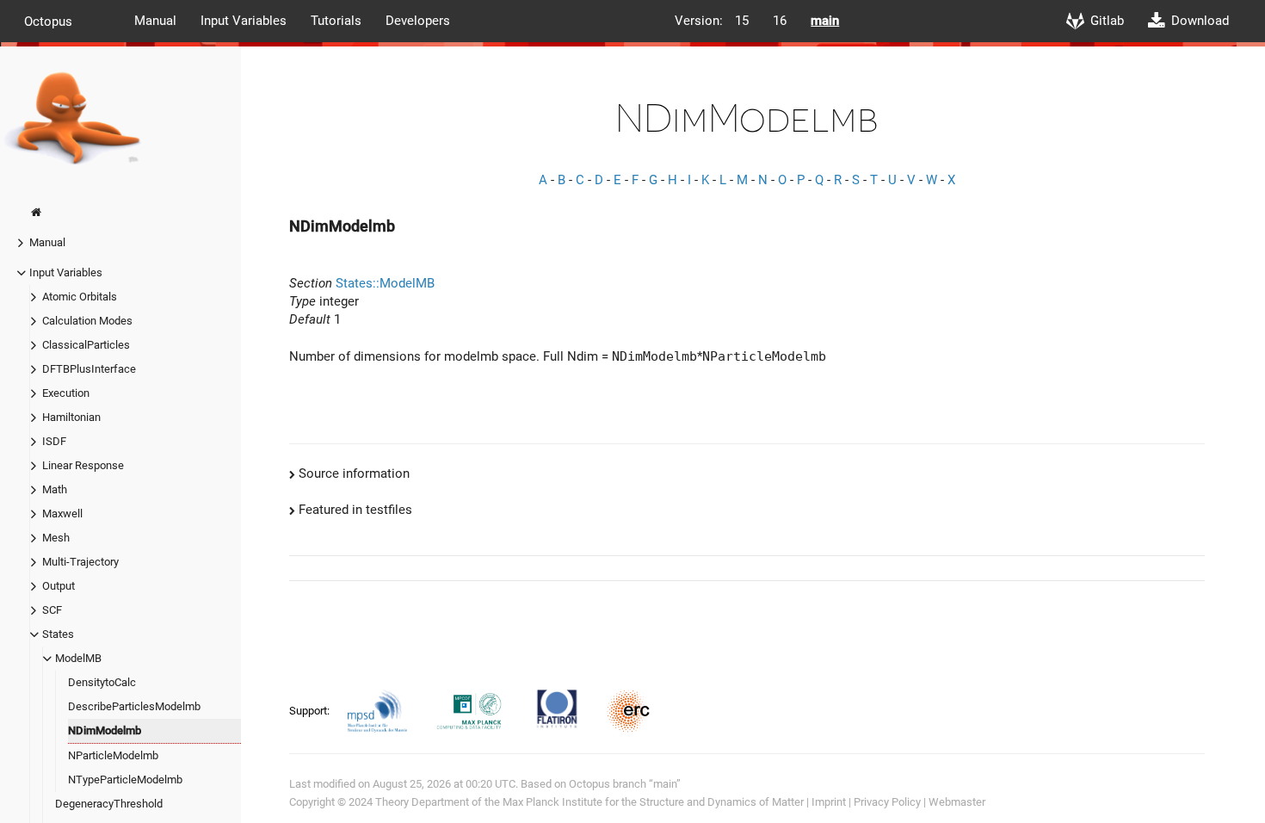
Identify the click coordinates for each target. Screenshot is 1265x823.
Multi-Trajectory (80, 561)
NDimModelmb (104, 730)
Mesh (56, 537)
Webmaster (957, 801)
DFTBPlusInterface (89, 368)
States (58, 634)
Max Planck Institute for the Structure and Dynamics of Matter (653, 801)
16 (780, 20)
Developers (418, 20)
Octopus (48, 20)
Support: (310, 710)
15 (742, 20)
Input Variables (244, 20)
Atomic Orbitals (79, 296)
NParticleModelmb (113, 755)
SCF (52, 609)
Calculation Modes (87, 320)
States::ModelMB (385, 283)
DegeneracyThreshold (109, 803)
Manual (155, 20)
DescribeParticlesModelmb (134, 706)
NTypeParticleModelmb (125, 779)
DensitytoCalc (102, 682)
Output (58, 585)
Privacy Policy (887, 801)
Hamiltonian (71, 417)
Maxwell (62, 513)
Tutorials (336, 20)
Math (54, 489)
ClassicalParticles (86, 344)
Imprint (828, 801)
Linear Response (83, 465)
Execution (65, 393)
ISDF (54, 441)
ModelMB (78, 658)
